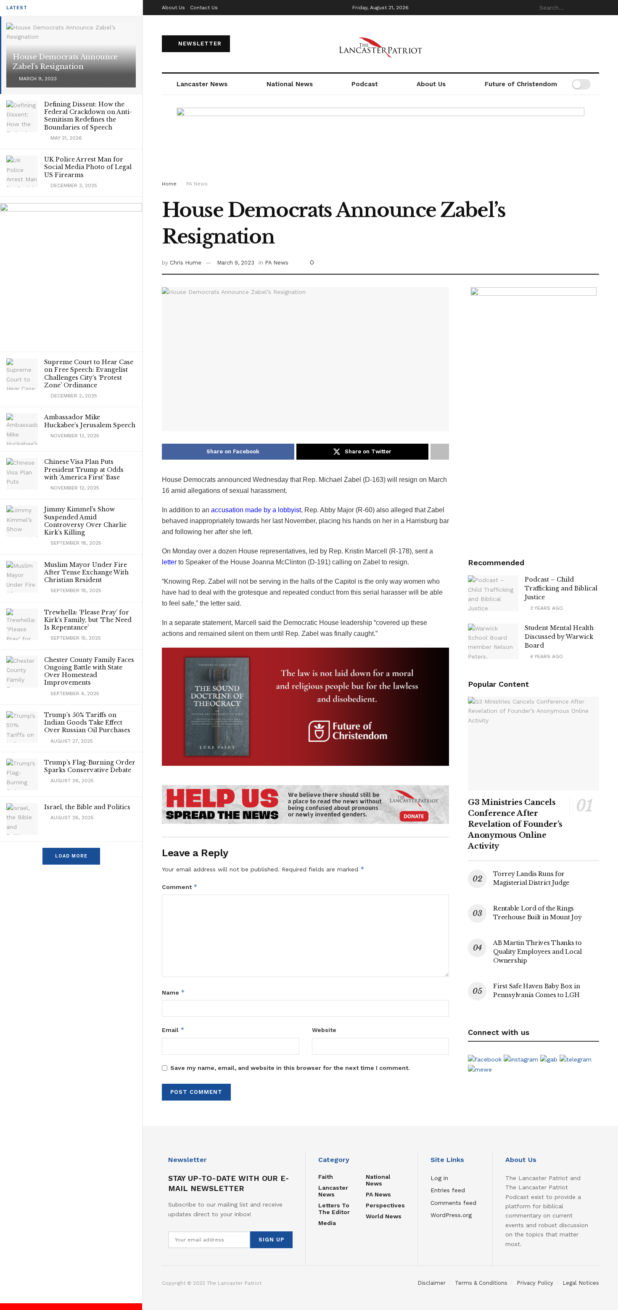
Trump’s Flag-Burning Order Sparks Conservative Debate (89, 766)
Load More (71, 856)
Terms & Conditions (481, 1283)
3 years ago (545, 608)
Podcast (364, 84)
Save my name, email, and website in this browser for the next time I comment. (290, 1067)
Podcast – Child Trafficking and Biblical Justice (561, 588)
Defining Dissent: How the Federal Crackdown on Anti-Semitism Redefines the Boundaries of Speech (88, 116)
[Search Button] (594, 7)
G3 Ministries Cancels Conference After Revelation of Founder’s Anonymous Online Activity (515, 824)
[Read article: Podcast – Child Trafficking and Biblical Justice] (493, 593)
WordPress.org (451, 1215)
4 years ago (545, 656)
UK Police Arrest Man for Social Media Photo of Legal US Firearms (88, 167)
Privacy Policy (535, 1283)
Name (173, 992)
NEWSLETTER (199, 43)
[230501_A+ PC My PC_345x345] (71, 273)
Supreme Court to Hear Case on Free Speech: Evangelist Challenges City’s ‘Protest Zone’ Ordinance (88, 373)
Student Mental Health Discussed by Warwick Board (559, 636)
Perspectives (385, 1205)
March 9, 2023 (235, 262)
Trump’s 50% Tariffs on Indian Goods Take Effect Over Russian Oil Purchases (87, 722)
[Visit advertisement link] (305, 804)
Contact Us (204, 8)
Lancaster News (202, 84)
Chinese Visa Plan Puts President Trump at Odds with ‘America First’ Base (84, 469)
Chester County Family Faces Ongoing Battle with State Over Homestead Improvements (89, 671)
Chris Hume (185, 262)
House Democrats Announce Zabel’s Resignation (65, 62)
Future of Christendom (521, 84)
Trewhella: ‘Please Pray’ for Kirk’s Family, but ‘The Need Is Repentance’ (88, 620)
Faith (325, 1176)
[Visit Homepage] (380, 43)
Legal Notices (581, 1283)
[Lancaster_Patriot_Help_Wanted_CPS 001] (533, 413)
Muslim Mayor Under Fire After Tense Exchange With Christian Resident (86, 572)
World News (383, 1216)
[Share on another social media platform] (439, 452)
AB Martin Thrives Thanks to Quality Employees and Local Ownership (537, 951)
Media (327, 1223)
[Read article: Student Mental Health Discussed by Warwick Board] (493, 642)
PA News (197, 184)
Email (173, 1030)
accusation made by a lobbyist (256, 509)
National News (290, 84)
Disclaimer (431, 1283)
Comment (180, 887)
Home (169, 184)
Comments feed (453, 1202)
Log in (439, 1178)
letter (169, 562)
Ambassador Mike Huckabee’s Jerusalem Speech (89, 421)
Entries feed (447, 1190)
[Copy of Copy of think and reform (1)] (305, 706)
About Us (173, 8)
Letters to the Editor (334, 1208)
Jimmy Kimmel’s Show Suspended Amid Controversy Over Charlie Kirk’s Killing (85, 520)
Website (324, 1030)
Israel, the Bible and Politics (87, 807)
